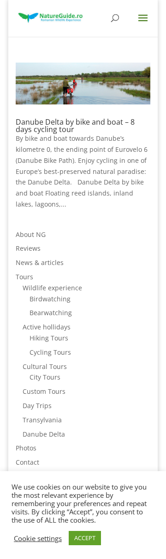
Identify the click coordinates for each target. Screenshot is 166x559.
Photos (26, 448)
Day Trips (37, 405)
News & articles (40, 262)
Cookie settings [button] (38, 538)
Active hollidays (47, 327)
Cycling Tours (50, 352)
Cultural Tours (45, 366)
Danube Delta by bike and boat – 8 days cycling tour (75, 125)
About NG (31, 234)
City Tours (45, 377)
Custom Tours (44, 391)
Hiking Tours (49, 338)
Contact (27, 462)
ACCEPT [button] (84, 538)
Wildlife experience (52, 287)
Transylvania (42, 419)
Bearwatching (51, 312)
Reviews (28, 248)
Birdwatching (50, 298)
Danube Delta (44, 434)
